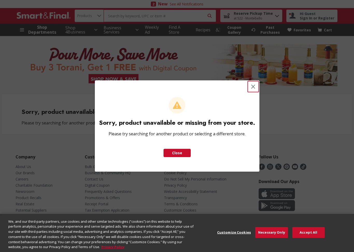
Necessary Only (271, 232)
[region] (177, 233)
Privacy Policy (112, 246)
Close (177, 152)
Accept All (308, 232)
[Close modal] (253, 86)
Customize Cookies (234, 232)
